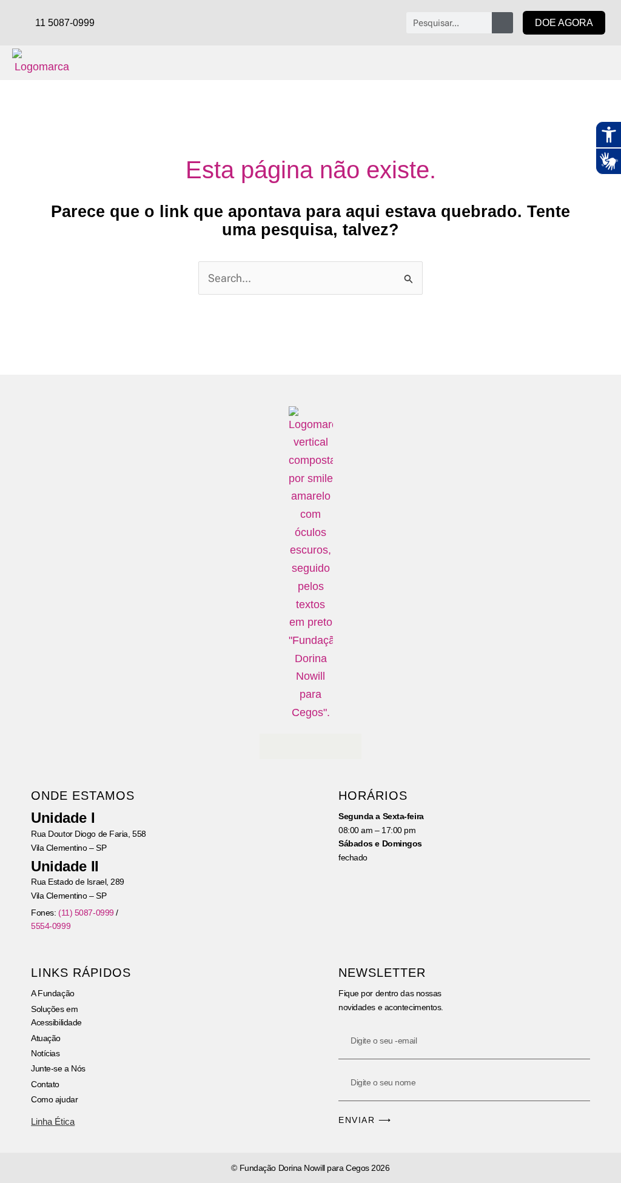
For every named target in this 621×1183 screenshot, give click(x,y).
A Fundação (53, 993)
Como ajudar (54, 1099)
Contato (45, 1084)
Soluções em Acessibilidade (56, 1015)
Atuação (46, 1038)
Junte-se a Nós (58, 1068)
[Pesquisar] (502, 22)
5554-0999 (50, 926)
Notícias (45, 1053)
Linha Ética (53, 1121)
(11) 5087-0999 (86, 912)
